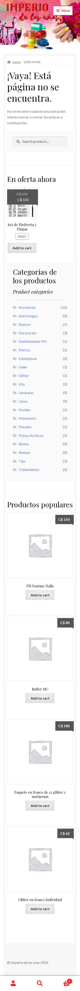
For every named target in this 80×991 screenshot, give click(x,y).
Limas (23, 401)
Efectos (24, 350)
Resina (24, 444)
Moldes (24, 410)
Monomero (27, 418)
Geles (23, 367)
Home (16, 62)
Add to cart (22, 248)
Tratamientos (29, 469)
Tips (22, 461)
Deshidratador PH (33, 341)
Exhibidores (28, 358)
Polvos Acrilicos (31, 435)
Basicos (25, 324)
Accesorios (27, 307)
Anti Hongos (28, 316)
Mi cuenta (13, 983)
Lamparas (26, 392)
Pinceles (25, 427)
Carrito (61, 980)
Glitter (24, 375)
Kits (22, 384)
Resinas (24, 452)
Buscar (40, 983)
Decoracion (27, 333)
